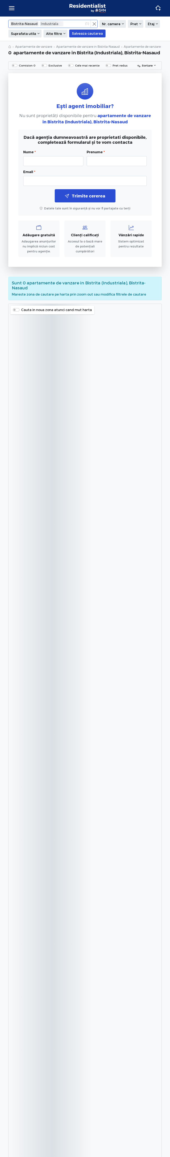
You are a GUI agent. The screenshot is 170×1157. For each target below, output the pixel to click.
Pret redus (120, 65)
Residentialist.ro (87, 8)
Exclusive (55, 65)
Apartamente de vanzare (33, 46)
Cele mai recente (87, 65)
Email (29, 172)
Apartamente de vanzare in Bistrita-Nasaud (88, 46)
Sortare (147, 65)
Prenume (96, 152)
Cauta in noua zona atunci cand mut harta (56, 310)
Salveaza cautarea (87, 33)
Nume (29, 152)
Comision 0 (27, 65)
